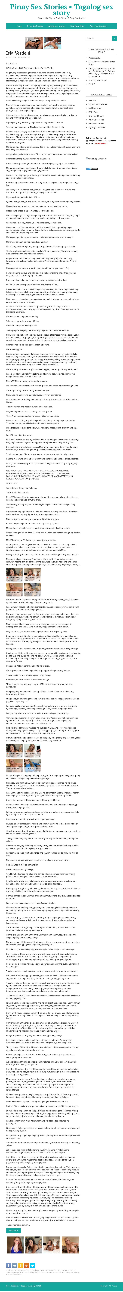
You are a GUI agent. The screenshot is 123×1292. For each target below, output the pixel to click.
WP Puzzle (113, 1286)
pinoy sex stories (96, 123)
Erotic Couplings (46, 1270)
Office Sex (93, 112)
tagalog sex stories (56, 26)
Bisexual (92, 100)
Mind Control (24, 1272)
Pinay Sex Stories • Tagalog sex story (61, 10)
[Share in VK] (14, 1265)
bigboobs (36, 1270)
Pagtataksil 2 (94, 58)
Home (19, 26)
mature (16, 1272)
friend (67, 1270)
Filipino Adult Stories (98, 104)
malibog (72, 1270)
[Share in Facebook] (8, 1265)
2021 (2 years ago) (20, 1270)
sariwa (55, 1272)
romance (49, 1272)
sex (72, 1272)
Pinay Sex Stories (35, 26)
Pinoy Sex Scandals (97, 26)
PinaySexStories (95, 140)
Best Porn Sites (77, 26)
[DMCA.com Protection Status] (92, 168)
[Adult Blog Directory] (96, 158)
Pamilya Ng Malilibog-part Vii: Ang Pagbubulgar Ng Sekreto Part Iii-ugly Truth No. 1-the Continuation (102, 72)
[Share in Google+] (26, 1265)
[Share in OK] (20, 1265)
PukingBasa (33, 1272)
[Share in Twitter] (32, 1265)
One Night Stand (96, 116)
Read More (13, 1230)
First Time (61, 1270)
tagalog (76, 1272)
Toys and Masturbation (14, 1274)
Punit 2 (92, 84)
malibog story (95, 108)
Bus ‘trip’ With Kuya (97, 80)
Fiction (54, 1270)
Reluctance (41, 1272)
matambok (10, 1272)
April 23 (29, 1270)
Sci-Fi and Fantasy (64, 1272)
